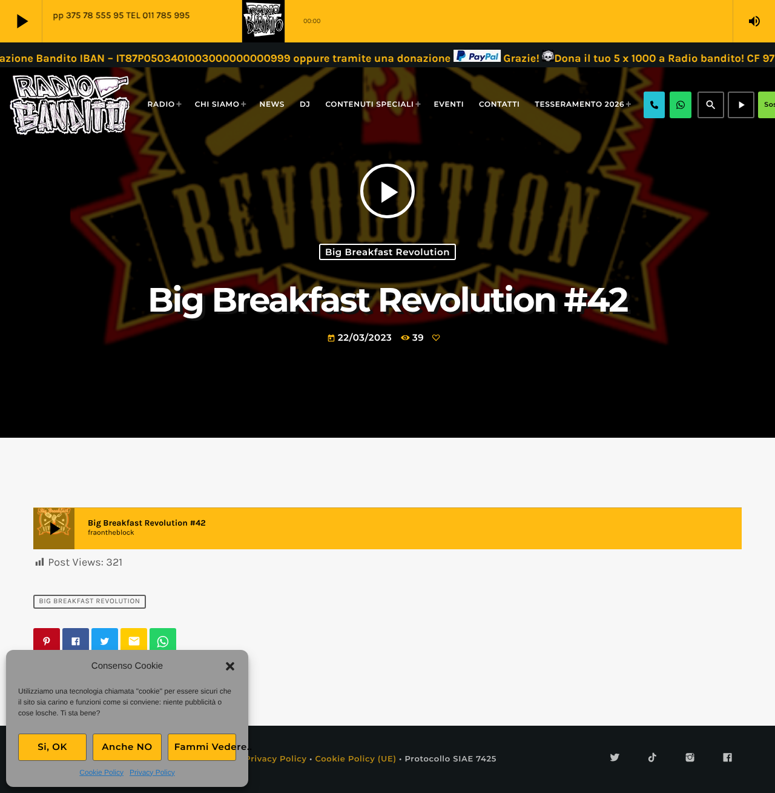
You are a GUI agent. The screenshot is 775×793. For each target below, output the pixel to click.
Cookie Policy (101, 772)
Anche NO (127, 746)
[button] (230, 666)
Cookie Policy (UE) (355, 759)
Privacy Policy (152, 772)
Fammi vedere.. (205, 746)
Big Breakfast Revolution (387, 252)
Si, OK (52, 746)
